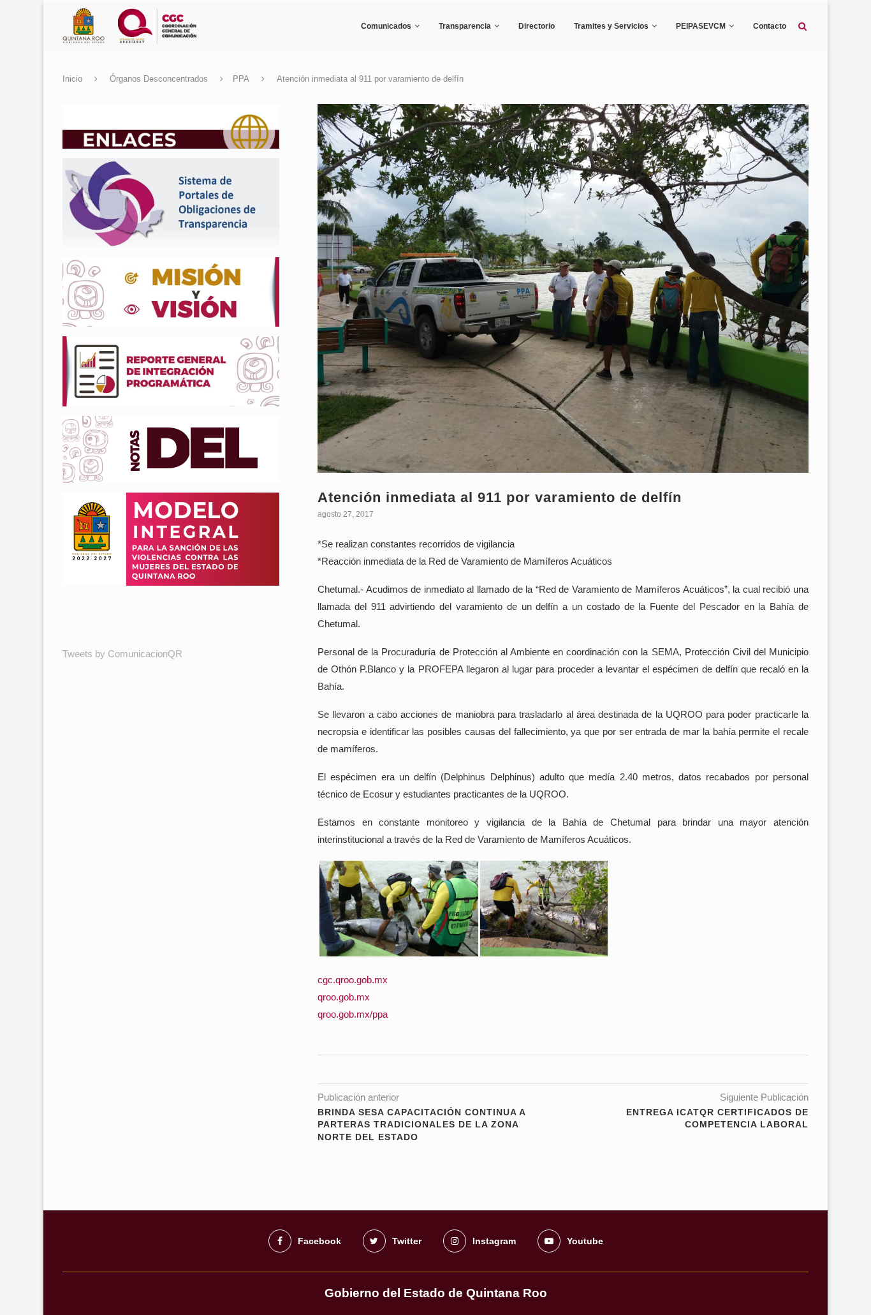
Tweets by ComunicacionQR (122, 653)
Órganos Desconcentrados (159, 79)
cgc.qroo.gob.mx (353, 979)
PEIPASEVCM (701, 26)
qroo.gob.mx (344, 997)
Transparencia (465, 26)
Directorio (536, 26)
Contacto (769, 26)
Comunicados (386, 26)
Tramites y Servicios (611, 26)
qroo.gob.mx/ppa (353, 1014)
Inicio (72, 79)
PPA (241, 79)
